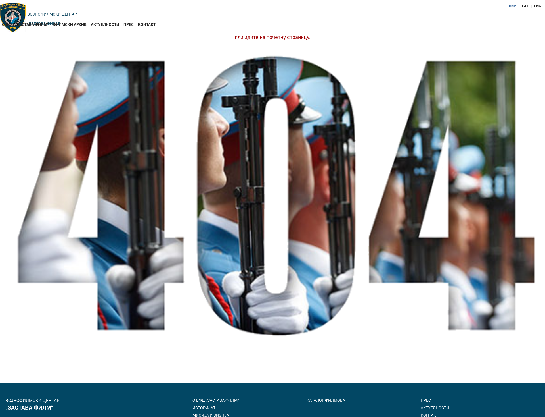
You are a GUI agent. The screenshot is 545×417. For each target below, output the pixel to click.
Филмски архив (70, 24)
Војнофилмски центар (52, 14)
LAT (525, 5)
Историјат (203, 407)
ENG (537, 5)
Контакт (147, 24)
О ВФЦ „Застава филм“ (25, 24)
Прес (128, 24)
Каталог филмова (326, 400)
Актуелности (105, 24)
